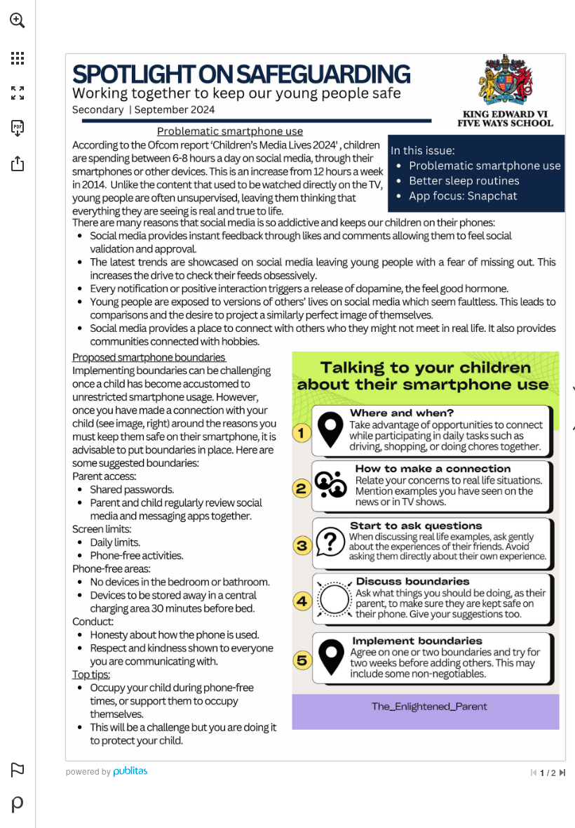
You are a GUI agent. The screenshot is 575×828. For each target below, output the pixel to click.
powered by (88, 771)
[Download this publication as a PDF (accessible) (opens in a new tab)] (17, 128)
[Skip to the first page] (533, 772)
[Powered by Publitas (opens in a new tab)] (17, 804)
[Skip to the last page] (562, 772)
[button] (17, 20)
